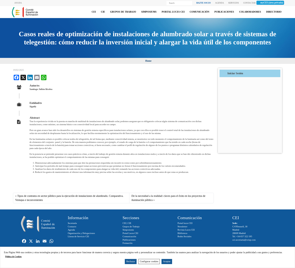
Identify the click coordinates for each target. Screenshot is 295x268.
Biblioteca (182, 233)
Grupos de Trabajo (131, 226)
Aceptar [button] (167, 261)
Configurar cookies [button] (149, 261)
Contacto (72, 226)
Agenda (71, 229)
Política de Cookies (13, 256)
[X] (30, 241)
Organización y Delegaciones (81, 233)
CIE (129, 223)
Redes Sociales (184, 236)
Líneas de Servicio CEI (78, 236)
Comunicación (129, 236)
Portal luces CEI (185, 223)
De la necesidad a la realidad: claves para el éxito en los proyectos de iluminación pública (168, 197)
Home (148, 61)
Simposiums (128, 229)
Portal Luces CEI (130, 233)
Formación (127, 243)
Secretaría (72, 223)
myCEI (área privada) (271, 2)
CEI (124, 223)
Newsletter (182, 226)
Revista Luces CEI (186, 229)
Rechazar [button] (130, 261)
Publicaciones (129, 240)
